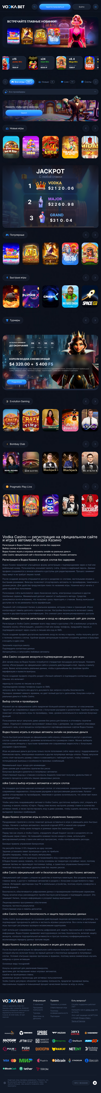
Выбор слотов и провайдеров (16, 548)
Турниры (36, 1013)
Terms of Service (78, 1021)
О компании (38, 1004)
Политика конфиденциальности (59, 1012)
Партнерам (55, 1016)
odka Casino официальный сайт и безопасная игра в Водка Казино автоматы (39, 554)
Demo (11, 160)
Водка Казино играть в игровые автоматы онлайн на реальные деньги (36, 551)
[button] (5, 82)
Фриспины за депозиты (38, 1017)
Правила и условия (58, 1004)
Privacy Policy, (85, 1018)
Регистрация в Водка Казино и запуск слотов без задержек (31, 545)
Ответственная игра (58, 1007)
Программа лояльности (38, 1008)
